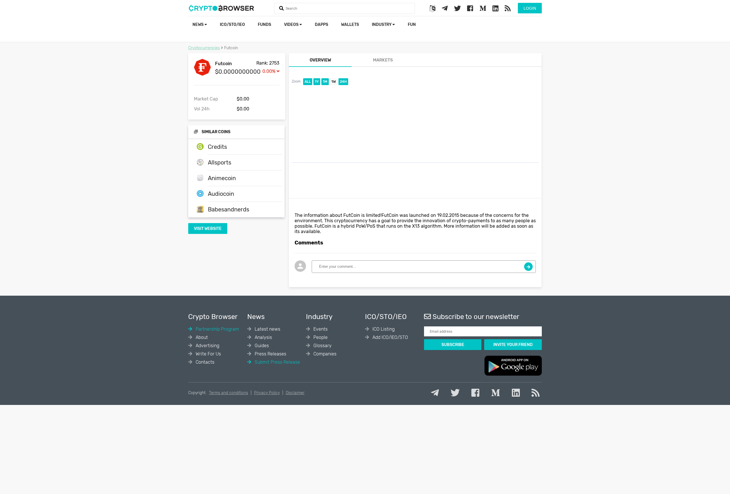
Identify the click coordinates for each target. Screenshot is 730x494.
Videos (291, 24)
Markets (383, 60)
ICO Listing (383, 329)
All (308, 82)
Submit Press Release (277, 362)
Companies (324, 354)
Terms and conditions (228, 392)
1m (325, 82)
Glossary (322, 345)
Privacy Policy (267, 392)
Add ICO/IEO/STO (389, 337)
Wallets (350, 24)
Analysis (263, 337)
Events (320, 329)
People (320, 337)
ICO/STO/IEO (232, 24)
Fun (412, 24)
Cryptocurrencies (204, 48)
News (198, 24)
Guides (261, 345)
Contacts (204, 362)
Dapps (321, 24)
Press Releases (270, 354)
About (201, 337)
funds (264, 24)
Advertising (206, 345)
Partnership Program (216, 329)
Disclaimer (295, 392)
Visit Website (208, 228)
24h (343, 82)
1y (317, 82)
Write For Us (207, 354)
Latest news (267, 329)
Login (530, 8)
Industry (382, 24)
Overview (320, 60)
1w (333, 82)
